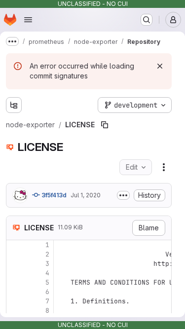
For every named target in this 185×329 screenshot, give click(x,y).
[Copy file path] (104, 125)
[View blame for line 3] (14, 263)
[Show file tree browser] (14, 105)
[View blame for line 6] (14, 291)
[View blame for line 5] (14, 282)
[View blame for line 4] (14, 273)
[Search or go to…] (146, 20)
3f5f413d (53, 195)
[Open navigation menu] (28, 20)
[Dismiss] (160, 66)
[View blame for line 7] (14, 301)
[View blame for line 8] (14, 310)
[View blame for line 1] (14, 245)
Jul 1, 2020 (86, 195)
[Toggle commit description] (123, 195)
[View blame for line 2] (14, 254)
